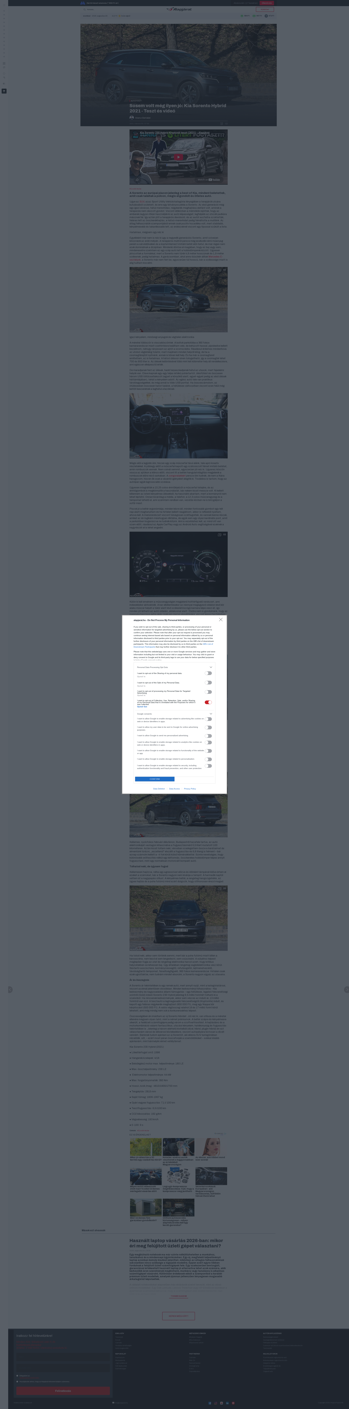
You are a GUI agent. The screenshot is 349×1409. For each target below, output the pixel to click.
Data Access (174, 789)
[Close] (221, 620)
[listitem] (174, 667)
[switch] (208, 673)
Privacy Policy (190, 789)
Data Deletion (159, 789)
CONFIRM (155, 779)
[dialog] (174, 704)
